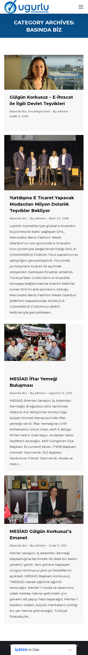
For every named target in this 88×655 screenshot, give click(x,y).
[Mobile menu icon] (81, 7)
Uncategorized (39, 111)
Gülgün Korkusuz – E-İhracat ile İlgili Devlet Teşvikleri (41, 100)
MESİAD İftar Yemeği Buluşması (33, 382)
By (60, 111)
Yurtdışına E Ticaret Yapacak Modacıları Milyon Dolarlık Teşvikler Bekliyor (42, 204)
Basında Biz (18, 111)
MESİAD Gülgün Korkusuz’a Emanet (41, 534)
